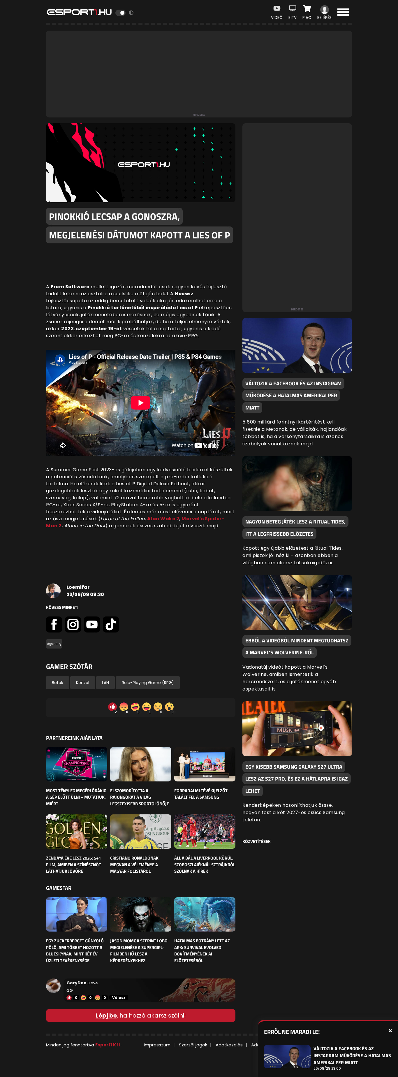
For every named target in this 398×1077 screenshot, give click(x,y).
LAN (105, 683)
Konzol (82, 683)
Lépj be (106, 1015)
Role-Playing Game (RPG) (148, 683)
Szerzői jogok (193, 1045)
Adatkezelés (229, 1045)
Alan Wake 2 (163, 518)
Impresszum (157, 1045)
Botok (57, 683)
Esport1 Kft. (108, 1045)
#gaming (54, 644)
